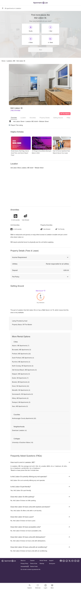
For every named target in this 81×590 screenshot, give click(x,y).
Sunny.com (52, 563)
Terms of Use (33, 563)
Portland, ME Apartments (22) (21, 354)
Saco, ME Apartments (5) (20, 406)
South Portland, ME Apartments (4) (23, 358)
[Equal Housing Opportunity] (61, 561)
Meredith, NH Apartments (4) (21, 390)
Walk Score (40, 291)
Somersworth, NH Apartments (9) (22, 394)
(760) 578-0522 (15, 110)
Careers (32, 560)
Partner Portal (34, 566)
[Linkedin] (64, 561)
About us (23, 560)
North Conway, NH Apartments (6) (22, 366)
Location (23, 118)
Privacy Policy (24, 563)
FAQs (68, 118)
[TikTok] (78, 561)
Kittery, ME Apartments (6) (20, 398)
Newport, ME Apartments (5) (21, 374)
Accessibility (24, 566)
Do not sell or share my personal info (30, 569)
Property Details (45, 118)
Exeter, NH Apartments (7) (20, 378)
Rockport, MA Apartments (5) (21, 402)
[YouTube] (72, 561)
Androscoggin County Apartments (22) (24, 418)
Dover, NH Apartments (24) (20, 386)
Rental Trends (43, 560)
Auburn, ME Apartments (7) (20, 345)
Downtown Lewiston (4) (19, 430)
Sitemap (42, 563)
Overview (14, 117)
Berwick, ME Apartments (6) (21, 382)
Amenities (33, 118)
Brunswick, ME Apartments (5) (21, 350)
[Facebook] (66, 561)
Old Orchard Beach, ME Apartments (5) (24, 370)
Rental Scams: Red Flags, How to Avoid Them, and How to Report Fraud (20, 153)
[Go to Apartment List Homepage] (40, 2)
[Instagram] (75, 561)
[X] (69, 561)
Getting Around (58, 118)
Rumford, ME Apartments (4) (21, 362)
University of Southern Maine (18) (22, 442)
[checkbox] (31, 29)
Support (51, 560)
